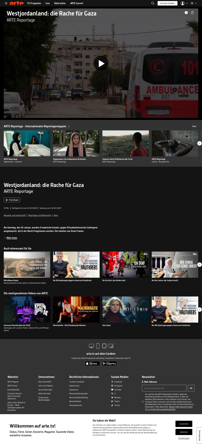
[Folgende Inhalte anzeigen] (199, 143)
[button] (153, 3)
